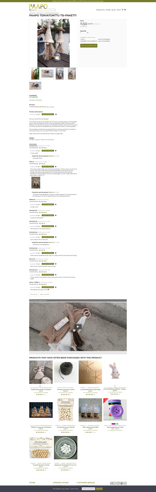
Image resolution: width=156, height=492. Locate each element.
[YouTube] (125, 483)
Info (119, 10)
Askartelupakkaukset (52, 13)
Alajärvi (83, 39)
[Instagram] (118, 483)
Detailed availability (35, 100)
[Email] (111, 484)
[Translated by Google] (35, 114)
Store (108, 10)
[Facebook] (114, 483)
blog (114, 10)
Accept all (99, 488)
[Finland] (125, 10)
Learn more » (74, 489)
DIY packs (40, 13)
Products (100, 10)
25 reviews (50, 107)
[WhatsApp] (121, 483)
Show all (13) (33, 294)
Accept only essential (88, 488)
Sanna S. (51, 156)
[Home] (38, 8)
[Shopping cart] (122, 10)
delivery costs (97, 23)
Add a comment (44, 294)
